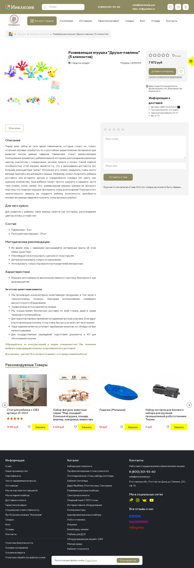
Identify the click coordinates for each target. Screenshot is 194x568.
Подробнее (91, 560)
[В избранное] (181, 71)
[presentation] (4, 405)
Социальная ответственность (22, 509)
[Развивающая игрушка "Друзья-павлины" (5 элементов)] (13, 100)
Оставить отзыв (118, 177)
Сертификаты (13, 475)
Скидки (9, 519)
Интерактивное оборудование (84, 505)
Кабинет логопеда (77, 480)
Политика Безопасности (19, 542)
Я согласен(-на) (128, 560)
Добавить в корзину (162, 71)
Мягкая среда (74, 543)
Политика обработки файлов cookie (25, 557)
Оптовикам (11, 485)
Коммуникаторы (76, 509)
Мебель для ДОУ (76, 534)
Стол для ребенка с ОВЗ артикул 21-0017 (23, 411)
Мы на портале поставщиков (21, 490)
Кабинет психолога (78, 548)
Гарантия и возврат (16, 505)
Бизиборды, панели (78, 529)
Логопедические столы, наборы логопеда (90, 475)
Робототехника (76, 519)
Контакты (11, 534)
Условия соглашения (16, 547)
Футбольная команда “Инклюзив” (23, 514)
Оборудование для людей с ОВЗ (85, 539)
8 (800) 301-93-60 (109, 6)
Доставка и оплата (15, 500)
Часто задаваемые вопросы (20, 480)
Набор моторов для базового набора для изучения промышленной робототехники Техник (166, 414)
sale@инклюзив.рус (143, 4)
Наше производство (16, 471)
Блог (8, 524)
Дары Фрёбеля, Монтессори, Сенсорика (89, 485)
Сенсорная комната (78, 495)
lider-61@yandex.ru (143, 8)
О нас (8, 466)
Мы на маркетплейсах (17, 495)
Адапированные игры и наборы (84, 514)
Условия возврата (15, 552)
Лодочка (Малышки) (112, 409)
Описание (14, 128)
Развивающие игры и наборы (83, 490)
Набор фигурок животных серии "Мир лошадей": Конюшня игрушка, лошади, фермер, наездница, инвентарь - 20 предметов (73, 416)
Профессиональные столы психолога (88, 471)
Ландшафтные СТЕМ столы (82, 500)
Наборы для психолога (79, 466)
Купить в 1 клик (36, 435)
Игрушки (72, 524)
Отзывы (9, 529)
